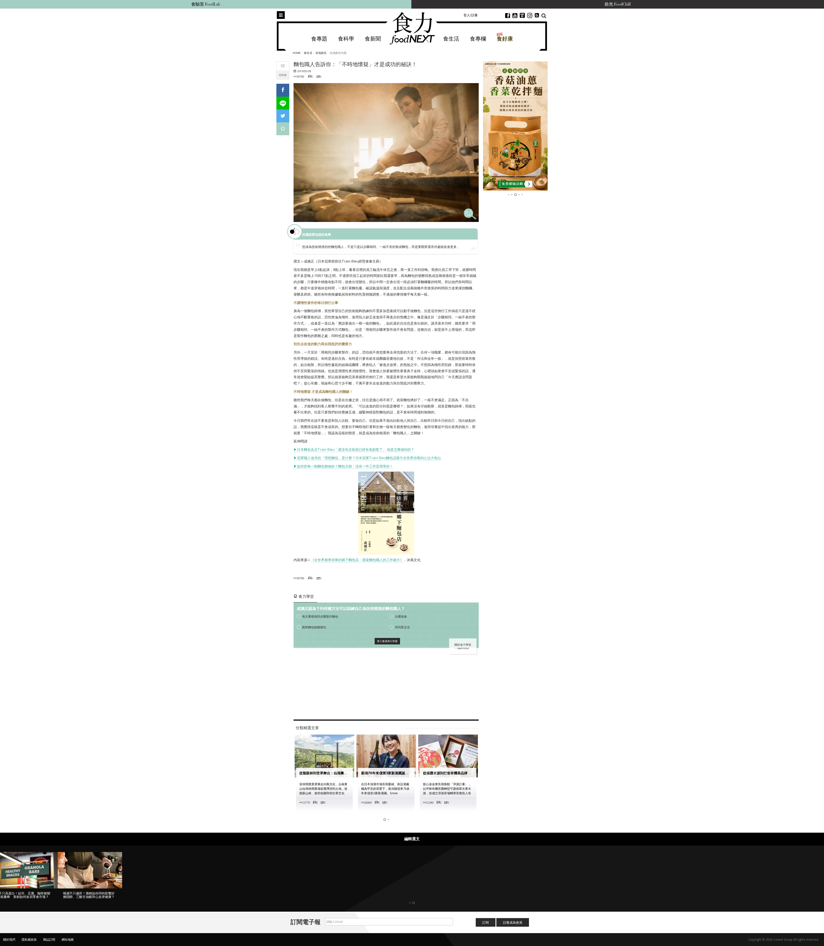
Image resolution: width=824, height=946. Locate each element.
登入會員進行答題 (387, 641)
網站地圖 (68, 939)
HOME (297, 53)
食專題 (319, 39)
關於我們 (9, 939)
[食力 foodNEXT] (412, 28)
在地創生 (321, 53)
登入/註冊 (471, 15)
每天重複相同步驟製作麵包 (320, 616)
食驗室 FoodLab (205, 4)
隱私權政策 (29, 939)
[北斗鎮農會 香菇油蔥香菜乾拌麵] (515, 126)
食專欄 (478, 39)
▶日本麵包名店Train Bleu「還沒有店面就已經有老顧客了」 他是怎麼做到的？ (354, 449)
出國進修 (401, 616)
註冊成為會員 (512, 922)
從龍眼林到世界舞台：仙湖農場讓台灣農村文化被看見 (340, 773)
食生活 (451, 39)
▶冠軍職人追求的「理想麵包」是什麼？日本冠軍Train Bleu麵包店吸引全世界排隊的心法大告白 (367, 458)
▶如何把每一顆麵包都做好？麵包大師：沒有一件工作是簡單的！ (343, 466)
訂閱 (485, 922)
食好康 (505, 39)
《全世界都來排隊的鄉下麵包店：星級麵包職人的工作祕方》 (357, 559)
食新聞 (373, 39)
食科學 (346, 39)
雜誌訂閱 (49, 939)
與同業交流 (402, 627)
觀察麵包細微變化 (314, 627)
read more (463, 648)
